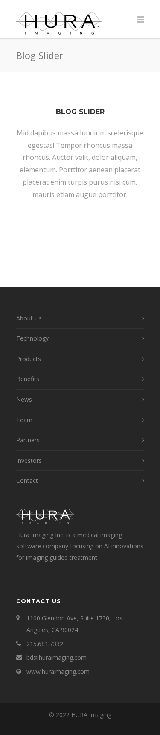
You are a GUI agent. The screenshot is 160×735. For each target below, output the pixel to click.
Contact (27, 480)
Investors (29, 460)
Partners (28, 440)
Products (28, 359)
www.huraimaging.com (58, 671)
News (24, 399)
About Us (29, 318)
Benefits (27, 379)
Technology (32, 338)
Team (24, 420)
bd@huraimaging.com (56, 657)
